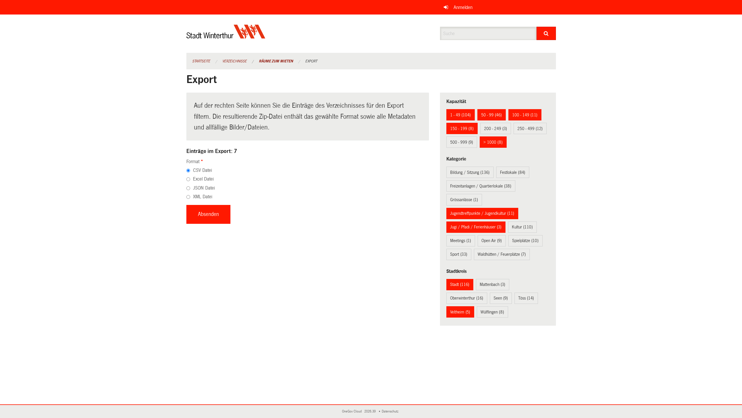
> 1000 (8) (493, 142)
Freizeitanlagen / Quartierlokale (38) (480, 186)
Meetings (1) (460, 240)
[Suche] (546, 33)
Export (311, 61)
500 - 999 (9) (461, 142)
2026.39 (370, 411)
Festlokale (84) (512, 172)
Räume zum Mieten (276, 61)
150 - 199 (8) (462, 128)
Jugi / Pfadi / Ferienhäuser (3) (475, 227)
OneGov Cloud (352, 411)
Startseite (201, 61)
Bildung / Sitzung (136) (470, 172)
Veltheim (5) (460, 312)
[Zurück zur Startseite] (225, 36)
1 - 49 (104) (460, 115)
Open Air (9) (491, 240)
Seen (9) (501, 298)
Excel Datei (203, 178)
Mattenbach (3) (492, 284)
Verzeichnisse (234, 61)
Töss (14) (526, 298)
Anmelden (463, 7)
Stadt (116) (459, 284)
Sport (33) (458, 254)
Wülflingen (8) (492, 312)
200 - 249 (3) (495, 128)
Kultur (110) (522, 227)
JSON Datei (204, 187)
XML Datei (202, 196)
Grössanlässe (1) (464, 199)
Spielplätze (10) (525, 240)
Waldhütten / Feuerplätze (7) (502, 254)
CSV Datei (202, 170)
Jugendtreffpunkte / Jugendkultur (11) (482, 213)
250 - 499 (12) (530, 128)
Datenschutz (391, 411)
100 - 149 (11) (524, 115)
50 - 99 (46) (491, 115)
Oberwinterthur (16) (466, 298)
